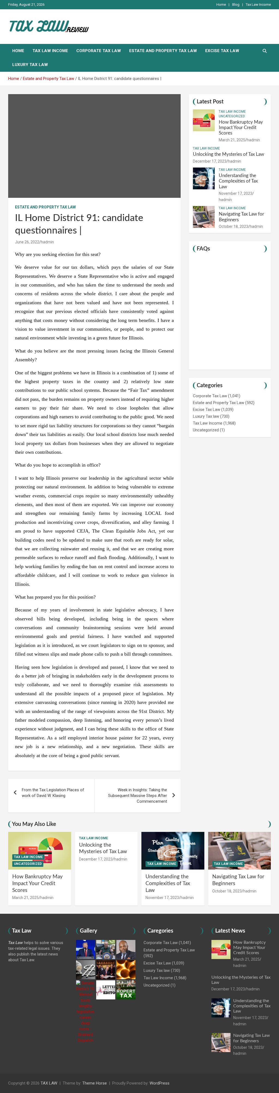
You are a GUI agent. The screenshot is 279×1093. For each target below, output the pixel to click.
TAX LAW (49, 1083)
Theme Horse (94, 1083)
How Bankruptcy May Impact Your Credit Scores (241, 128)
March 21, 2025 (232, 140)
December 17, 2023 (209, 161)
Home (221, 4)
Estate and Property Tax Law (163, 50)
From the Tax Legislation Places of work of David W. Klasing (53, 792)
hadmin (47, 242)
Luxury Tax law (30, 64)
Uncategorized (232, 116)
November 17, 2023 (235, 193)
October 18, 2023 (233, 226)
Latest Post (210, 101)
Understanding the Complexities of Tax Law (238, 181)
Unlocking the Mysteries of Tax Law (228, 154)
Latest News (230, 931)
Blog (235, 4)
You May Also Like (34, 824)
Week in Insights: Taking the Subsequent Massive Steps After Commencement (137, 795)
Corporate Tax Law (98, 50)
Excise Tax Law (222, 50)
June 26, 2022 (27, 242)
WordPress (159, 1083)
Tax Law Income (258, 4)
